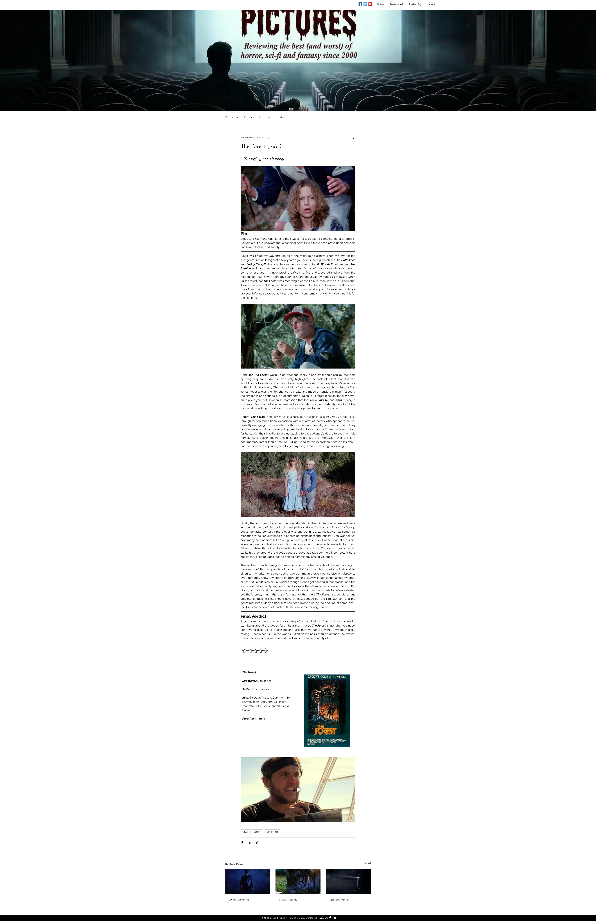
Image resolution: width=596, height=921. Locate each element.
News (248, 117)
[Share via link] (257, 842)
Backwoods (272, 831)
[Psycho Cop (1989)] (247, 881)
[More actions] (353, 137)
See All (367, 863)
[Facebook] (360, 4)
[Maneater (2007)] (298, 881)
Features (282, 117)
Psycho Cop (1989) (239, 899)
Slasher (257, 831)
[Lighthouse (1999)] (348, 881)
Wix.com (323, 918)
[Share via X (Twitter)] (249, 842)
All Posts (231, 117)
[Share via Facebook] (242, 842)
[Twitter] (365, 4)
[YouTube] (370, 4)
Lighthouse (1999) (339, 899)
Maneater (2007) (288, 899)
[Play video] (298, 789)
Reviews (264, 117)
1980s (245, 831)
